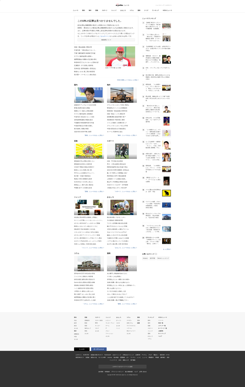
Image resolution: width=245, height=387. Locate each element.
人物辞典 (160, 331)
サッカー (97, 325)
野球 (96, 323)
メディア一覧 (162, 325)
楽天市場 (152, 258)
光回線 (87, 357)
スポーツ (104, 10)
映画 (86, 323)
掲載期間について (106, 40)
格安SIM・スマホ (164, 355)
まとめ (76, 328)
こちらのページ (104, 36)
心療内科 (137, 355)
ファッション (109, 333)
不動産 (157, 357)
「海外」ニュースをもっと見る (126, 135)
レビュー (108, 320)
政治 (75, 325)
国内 (83, 10)
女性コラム (130, 323)
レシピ (139, 357)
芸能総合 (87, 320)
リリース (160, 320)
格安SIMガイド (80, 357)
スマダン (129, 320)
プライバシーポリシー (117, 371)
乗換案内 (151, 357)
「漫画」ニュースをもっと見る (126, 304)
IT (106, 328)
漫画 (139, 10)
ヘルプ (160, 336)
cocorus (109, 357)
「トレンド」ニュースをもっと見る (92, 247)
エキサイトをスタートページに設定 (122, 366)
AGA (120, 360)
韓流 (86, 331)
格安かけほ (94, 357)
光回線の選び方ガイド (97, 355)
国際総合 (76, 334)
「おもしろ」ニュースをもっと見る (125, 247)
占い (128, 357)
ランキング (155, 10)
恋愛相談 (122, 357)
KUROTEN (86, 355)
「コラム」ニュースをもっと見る (92, 304)
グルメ (107, 331)
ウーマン (133, 357)
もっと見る (166, 249)
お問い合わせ (143, 371)
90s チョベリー (131, 331)
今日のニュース (167, 10)
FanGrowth (107, 355)
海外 (90, 10)
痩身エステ (126, 360)
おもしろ (123, 10)
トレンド (114, 10)
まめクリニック (117, 355)
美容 (168, 357)
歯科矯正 (162, 357)
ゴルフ (97, 328)
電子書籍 (132, 360)
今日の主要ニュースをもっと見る (127, 80)
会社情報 (100, 371)
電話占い (156, 355)
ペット (118, 328)
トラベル (129, 328)
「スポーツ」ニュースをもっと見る (125, 191)
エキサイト (168, 5)
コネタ (118, 323)
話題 (138, 323)
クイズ (146, 10)
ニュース (75, 10)
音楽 (86, 325)
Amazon (145, 258)
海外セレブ (88, 328)
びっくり (118, 320)
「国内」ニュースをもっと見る (93, 135)
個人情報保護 (128, 371)
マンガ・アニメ (110, 323)
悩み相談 (116, 357)
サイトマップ (162, 333)
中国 (75, 336)
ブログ (150, 355)
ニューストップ (160, 5)
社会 (75, 320)
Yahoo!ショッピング (163, 258)
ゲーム (107, 325)
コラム (132, 10)
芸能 (96, 10)
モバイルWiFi (102, 357)
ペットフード (113, 360)
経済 (75, 323)
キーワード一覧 (162, 328)
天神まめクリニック (128, 355)
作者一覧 (160, 323)
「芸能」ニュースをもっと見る (93, 191)
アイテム (144, 355)
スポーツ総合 (99, 320)
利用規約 (107, 371)
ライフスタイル (131, 325)
